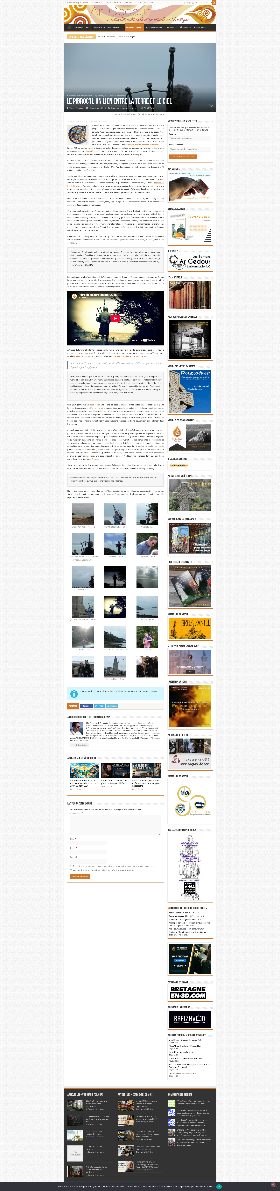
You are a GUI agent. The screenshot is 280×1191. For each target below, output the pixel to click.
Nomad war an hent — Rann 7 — (182, 1073)
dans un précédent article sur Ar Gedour (130, 356)
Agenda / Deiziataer (154, 27)
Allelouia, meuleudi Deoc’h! (180, 929)
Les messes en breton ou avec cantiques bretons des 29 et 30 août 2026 (83, 783)
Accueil (69, 27)
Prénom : (173, 134)
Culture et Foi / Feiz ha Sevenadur (108, 27)
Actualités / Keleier (133, 27)
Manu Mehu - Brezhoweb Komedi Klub (185, 1046)
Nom (73, 839)
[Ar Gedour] (140, 14)
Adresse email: (176, 145)
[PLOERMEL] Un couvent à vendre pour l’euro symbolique (96, 1103)
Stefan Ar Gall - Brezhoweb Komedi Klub (186, 1058)
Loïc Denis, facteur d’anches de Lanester (142, 145)
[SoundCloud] (196, 3)
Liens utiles (128, 3)
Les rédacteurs (97, 3)
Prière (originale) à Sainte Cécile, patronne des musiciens (96, 1169)
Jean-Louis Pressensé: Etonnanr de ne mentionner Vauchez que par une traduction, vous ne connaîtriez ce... (192, 1122)
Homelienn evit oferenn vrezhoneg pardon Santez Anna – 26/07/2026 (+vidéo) (147, 1164)
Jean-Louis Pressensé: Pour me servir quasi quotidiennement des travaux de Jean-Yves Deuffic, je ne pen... (193, 1113)
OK (219, 1186)
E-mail (73, 848)
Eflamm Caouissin (76, 108)
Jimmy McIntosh (92, 151)
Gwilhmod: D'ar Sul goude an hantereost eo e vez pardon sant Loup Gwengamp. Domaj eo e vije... (194, 1142)
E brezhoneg (201, 27)
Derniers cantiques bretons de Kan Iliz (188, 908)
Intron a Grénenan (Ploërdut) (181, 916)
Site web (73, 857)
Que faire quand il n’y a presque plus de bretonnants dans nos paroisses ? (148, 1134)
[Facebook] (187, 3)
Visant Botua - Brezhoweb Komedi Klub (185, 1040)
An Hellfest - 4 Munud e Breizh (181, 1052)
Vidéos (172, 27)
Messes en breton (82, 27)
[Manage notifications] (273, 1184)
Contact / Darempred (144, 3)
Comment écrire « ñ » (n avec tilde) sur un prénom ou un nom (98, 1119)
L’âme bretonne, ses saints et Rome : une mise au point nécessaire (146, 783)
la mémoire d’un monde (83, 356)
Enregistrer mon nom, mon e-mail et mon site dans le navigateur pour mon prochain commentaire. (114, 866)
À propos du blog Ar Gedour (76, 3)
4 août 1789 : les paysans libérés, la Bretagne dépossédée (146, 1103)
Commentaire (76, 813)
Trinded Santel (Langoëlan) (180, 919)
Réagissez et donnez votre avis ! (124, 108)
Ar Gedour (93, 459)
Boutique (187, 27)
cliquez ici (114, 691)
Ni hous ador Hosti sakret (179, 913)
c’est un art (95, 405)
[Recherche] (214, 2)
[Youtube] (193, 3)
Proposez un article (113, 3)
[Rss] (184, 3)
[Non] (276, 1186)
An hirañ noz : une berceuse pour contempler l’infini (115, 782)
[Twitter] (190, 3)
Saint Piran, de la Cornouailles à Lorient (112, 37)
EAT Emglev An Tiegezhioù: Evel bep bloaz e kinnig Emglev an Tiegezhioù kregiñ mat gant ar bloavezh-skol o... (192, 1132)
